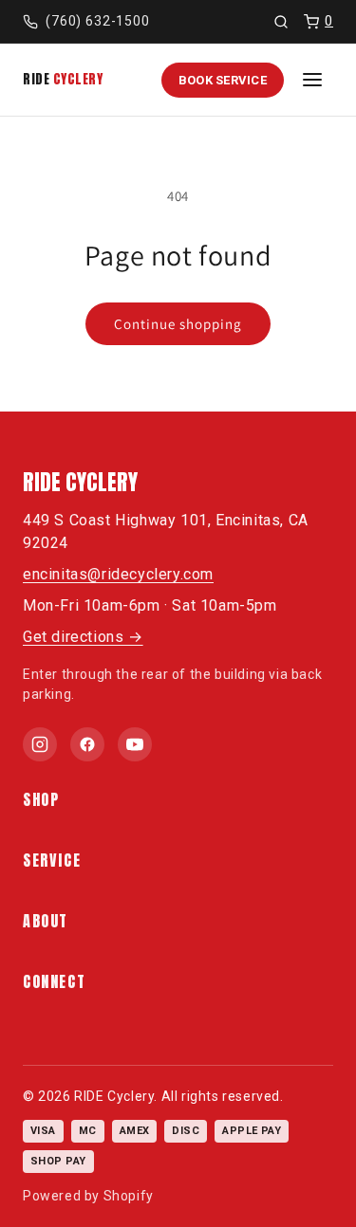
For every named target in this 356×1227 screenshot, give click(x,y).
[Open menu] (312, 80)
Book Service (222, 80)
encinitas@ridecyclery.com (118, 574)
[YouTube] (135, 744)
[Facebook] (87, 744)
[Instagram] (40, 744)
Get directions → (83, 637)
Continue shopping (178, 324)
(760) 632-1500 (98, 20)
